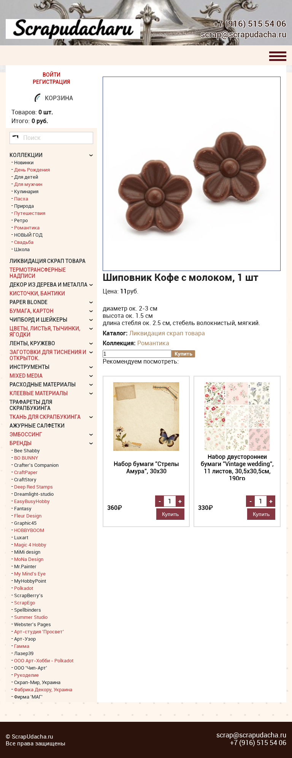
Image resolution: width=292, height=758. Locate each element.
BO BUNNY (26, 457)
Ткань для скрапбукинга (45, 417)
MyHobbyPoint (30, 580)
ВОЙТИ (51, 75)
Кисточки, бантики (37, 293)
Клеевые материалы (39, 393)
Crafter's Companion (36, 465)
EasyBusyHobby (32, 501)
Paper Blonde (29, 302)
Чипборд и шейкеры (38, 320)
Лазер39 (23, 653)
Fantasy (23, 508)
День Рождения (32, 169)
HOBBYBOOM (29, 530)
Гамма (21, 646)
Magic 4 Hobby (30, 544)
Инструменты (29, 367)
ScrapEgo (24, 602)
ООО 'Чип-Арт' (30, 667)
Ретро (21, 220)
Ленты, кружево (32, 343)
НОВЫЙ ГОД (28, 234)
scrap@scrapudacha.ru (243, 34)
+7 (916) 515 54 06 (250, 23)
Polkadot (23, 588)
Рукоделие (26, 674)
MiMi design (27, 551)
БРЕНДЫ (21, 443)
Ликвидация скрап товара (167, 333)
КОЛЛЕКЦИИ (26, 155)
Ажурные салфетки (37, 426)
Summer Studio (31, 617)
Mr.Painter (25, 566)
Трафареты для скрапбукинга (31, 405)
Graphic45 (25, 522)
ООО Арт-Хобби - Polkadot (43, 660)
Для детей (26, 176)
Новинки (23, 162)
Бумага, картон (32, 311)
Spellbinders (27, 609)
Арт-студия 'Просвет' (39, 631)
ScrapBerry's (28, 595)
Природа (24, 205)
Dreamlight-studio (34, 493)
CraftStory (25, 479)
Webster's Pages (32, 624)
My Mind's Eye (30, 573)
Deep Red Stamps (33, 486)
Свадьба (23, 242)
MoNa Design (28, 559)
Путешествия (29, 213)
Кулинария (26, 191)
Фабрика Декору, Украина (43, 689)
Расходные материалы (43, 384)
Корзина (59, 98)
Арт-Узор (25, 638)
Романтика (153, 343)
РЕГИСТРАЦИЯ (51, 82)
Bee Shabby (27, 450)
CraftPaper (26, 472)
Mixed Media (26, 376)
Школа (22, 249)
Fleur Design (27, 515)
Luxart (21, 537)
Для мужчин (28, 184)
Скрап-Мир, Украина (37, 682)
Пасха (21, 198)
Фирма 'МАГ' (28, 696)
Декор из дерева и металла (48, 285)
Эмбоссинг (26, 434)
